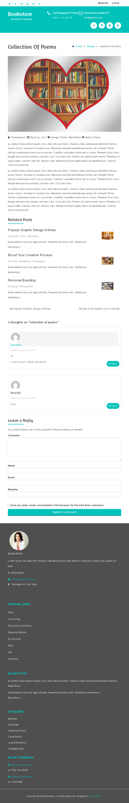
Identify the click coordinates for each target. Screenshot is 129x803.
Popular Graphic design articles (32, 230)
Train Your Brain (19, 770)
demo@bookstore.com (24, 579)
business (12, 718)
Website (13, 489)
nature (89, 137)
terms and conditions (20, 626)
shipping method (17, 632)
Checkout (13, 659)
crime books (15, 736)
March (33, 137)
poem (97, 137)
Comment (14, 435)
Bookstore (20, 13)
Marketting (75, 137)
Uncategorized (16, 748)
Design (91, 46)
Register (103, 3)
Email (11, 477)
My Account (14, 639)
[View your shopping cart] (102, 25)
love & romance (17, 742)
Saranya (15, 344)
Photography (38, 261)
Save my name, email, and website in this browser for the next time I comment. (57, 505)
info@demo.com (93, 17)
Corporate (16, 781)
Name (11, 465)
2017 (43, 137)
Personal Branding (22, 280)
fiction (63, 137)
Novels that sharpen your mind (97, 308)
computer (13, 724)
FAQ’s (11, 612)
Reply (114, 364)
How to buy (14, 619)
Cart (10, 652)
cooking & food (17, 730)
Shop (10, 645)
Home (79, 46)
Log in (115, 3)
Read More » (15, 686)
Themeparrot (17, 137)
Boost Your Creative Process (30, 255)
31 (38, 137)
